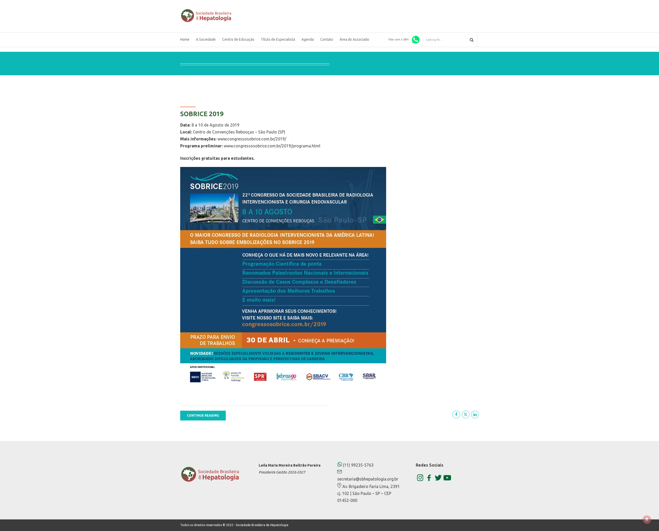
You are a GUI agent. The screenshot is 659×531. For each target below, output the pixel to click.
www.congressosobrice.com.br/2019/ (252, 139)
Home (184, 39)
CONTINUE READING (203, 415)
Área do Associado (354, 39)
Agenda (307, 39)
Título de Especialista (278, 39)
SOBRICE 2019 (201, 113)
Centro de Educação (238, 39)
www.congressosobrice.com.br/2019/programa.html (272, 146)
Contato (326, 39)
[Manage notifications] (647, 520)
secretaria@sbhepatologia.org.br (367, 479)
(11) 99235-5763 (358, 465)
